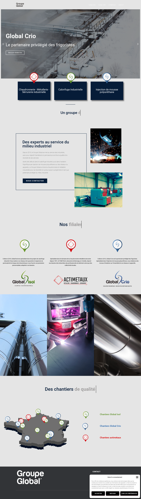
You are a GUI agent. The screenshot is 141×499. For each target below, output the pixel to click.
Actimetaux (112, 5)
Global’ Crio (102, 5)
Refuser (113, 493)
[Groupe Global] (20, 4)
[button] (137, 477)
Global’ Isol (92, 5)
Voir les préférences (129, 493)
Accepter (98, 493)
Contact (121, 5)
